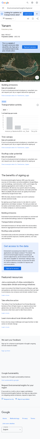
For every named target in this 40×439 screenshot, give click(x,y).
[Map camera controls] (37, 77)
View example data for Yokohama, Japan (15, 95)
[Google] (6, 412)
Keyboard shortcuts (14, 81)
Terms (38, 81)
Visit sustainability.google (10, 380)
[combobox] (9, 18)
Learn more (5, 295)
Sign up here (6, 351)
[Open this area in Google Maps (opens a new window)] (3, 80)
